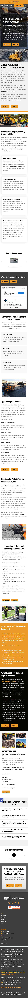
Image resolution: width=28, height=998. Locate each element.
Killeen (21, 767)
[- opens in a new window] (9, 903)
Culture (2, 924)
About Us (3, 917)
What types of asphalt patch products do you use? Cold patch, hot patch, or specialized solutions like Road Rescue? (14, 823)
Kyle (15, 767)
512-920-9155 (12, 784)
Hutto (12, 767)
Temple (3, 769)
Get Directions (4, 943)
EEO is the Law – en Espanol (14, 971)
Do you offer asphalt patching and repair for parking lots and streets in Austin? (13, 816)
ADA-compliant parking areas (14, 166)
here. (2, 982)
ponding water (14, 232)
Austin (3, 767)
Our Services (4, 915)
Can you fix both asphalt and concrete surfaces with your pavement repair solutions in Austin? (13, 837)
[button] (1, 800)
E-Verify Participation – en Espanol (15, 972)
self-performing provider (9, 699)
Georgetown (7, 767)
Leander (20, 769)
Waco (18, 767)
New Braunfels (9, 769)
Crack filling (5, 569)
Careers (2, 919)
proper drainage (12, 581)
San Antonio (15, 769)
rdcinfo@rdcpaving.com (10, 788)
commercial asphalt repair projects (9, 681)
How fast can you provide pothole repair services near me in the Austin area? (12, 830)
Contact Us (3, 921)
